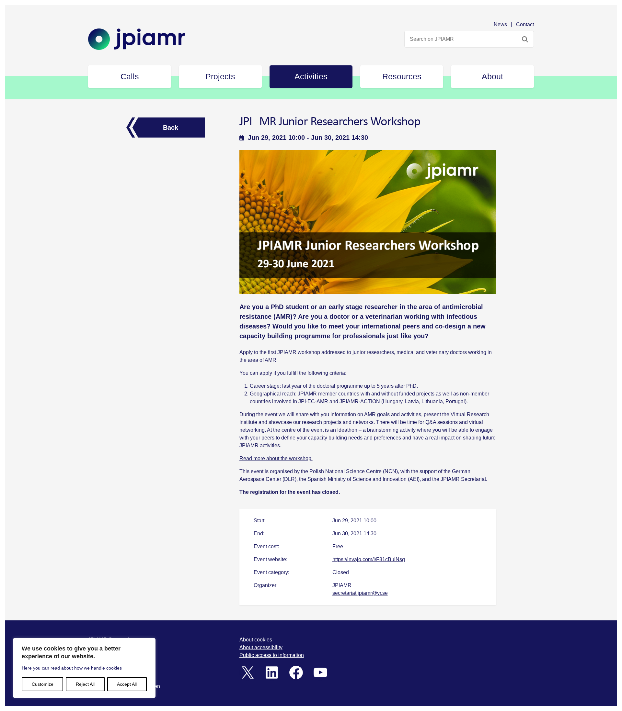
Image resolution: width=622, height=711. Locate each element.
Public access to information (271, 655)
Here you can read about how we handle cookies (72, 668)
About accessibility (260, 647)
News (500, 24)
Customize (42, 684)
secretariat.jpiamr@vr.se (360, 593)
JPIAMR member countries (328, 393)
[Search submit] (525, 39)
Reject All (85, 684)
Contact (525, 24)
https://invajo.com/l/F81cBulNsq (368, 559)
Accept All (127, 684)
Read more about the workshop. (276, 458)
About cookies (255, 639)
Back (170, 127)
